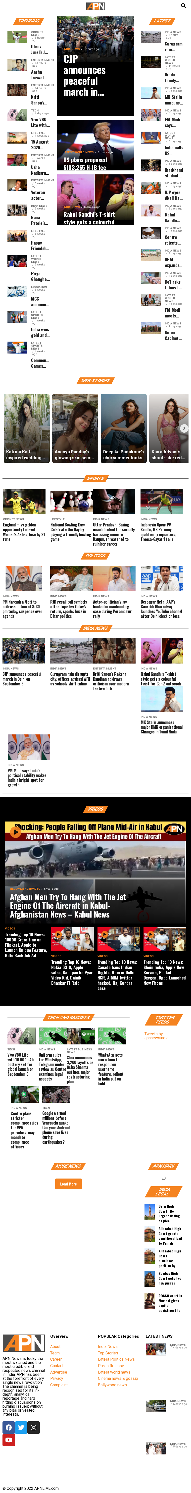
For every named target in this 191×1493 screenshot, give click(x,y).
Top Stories (108, 1353)
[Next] (184, 428)
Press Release (111, 1365)
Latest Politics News (116, 1359)
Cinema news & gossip (118, 1378)
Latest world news (114, 1372)
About (55, 1346)
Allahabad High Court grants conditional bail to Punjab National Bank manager (170, 1235)
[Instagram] (33, 1427)
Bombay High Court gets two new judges (170, 1278)
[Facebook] (8, 1427)
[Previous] (6, 428)
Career (56, 1359)
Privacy (56, 1378)
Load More (68, 1183)
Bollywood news (112, 1385)
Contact (56, 1365)
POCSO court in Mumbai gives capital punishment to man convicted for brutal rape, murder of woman (171, 1302)
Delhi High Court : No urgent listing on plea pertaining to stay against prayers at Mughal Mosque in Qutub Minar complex (170, 1213)
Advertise (58, 1372)
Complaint (59, 1385)
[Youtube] (8, 1440)
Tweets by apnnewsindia (156, 1035)
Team (55, 1353)
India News (108, 1346)
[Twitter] (21, 1427)
